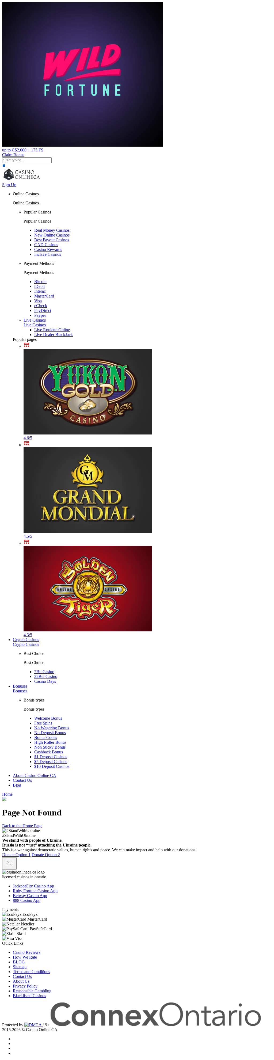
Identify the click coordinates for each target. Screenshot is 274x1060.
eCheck (40, 305)
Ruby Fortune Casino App (35, 891)
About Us (21, 981)
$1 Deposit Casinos (50, 756)
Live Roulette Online (52, 329)
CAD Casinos (46, 244)
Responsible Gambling (32, 991)
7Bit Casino (44, 671)
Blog (17, 785)
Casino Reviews (26, 952)
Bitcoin (40, 281)
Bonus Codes (45, 737)
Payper (40, 315)
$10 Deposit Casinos (51, 766)
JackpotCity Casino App (33, 886)
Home (7, 794)
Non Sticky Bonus (50, 747)
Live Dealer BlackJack (53, 334)
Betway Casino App (30, 895)
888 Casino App (26, 900)
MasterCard (44, 296)
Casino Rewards (48, 249)
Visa (38, 301)
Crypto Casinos (26, 639)
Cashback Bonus (48, 752)
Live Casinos (35, 320)
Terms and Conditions (31, 971)
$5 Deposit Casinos (50, 761)
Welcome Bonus (48, 718)
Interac (40, 291)
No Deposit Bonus (50, 732)
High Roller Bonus (50, 742)
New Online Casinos (52, 235)
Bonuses (20, 686)
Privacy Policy (25, 986)
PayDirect (42, 310)
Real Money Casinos (52, 230)
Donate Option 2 (46, 854)
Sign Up (9, 184)
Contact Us (22, 780)
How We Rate (25, 957)
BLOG (19, 962)
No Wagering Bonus (51, 728)
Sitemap (19, 966)
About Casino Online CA (34, 775)
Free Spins (43, 723)
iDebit (39, 286)
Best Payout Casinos (51, 240)
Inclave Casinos (47, 254)
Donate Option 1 (16, 854)
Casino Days (45, 681)
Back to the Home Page (22, 825)
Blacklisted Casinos (29, 995)
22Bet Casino (45, 676)
